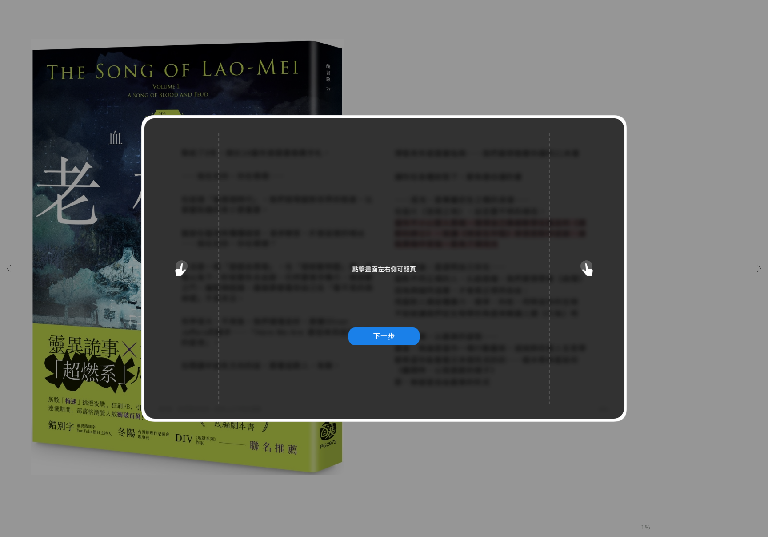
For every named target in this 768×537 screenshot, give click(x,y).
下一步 (384, 336)
